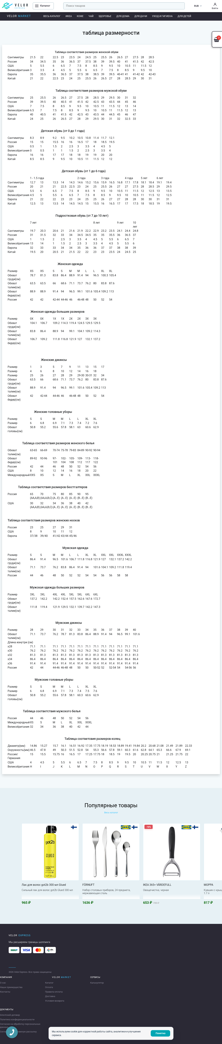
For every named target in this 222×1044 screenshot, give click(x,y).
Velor (19, 16)
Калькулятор (97, 982)
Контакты (5, 991)
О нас (3, 982)
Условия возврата (54, 1000)
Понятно (160, 1033)
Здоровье (105, 16)
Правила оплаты (54, 991)
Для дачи (140, 16)
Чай (90, 16)
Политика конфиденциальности (17, 1019)
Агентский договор (10, 1015)
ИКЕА (69, 16)
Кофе (80, 16)
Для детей (184, 16)
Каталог (49, 982)
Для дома (122, 16)
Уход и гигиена (162, 16)
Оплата (49, 987)
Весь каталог (52, 16)
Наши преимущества (11, 987)
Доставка (50, 996)
